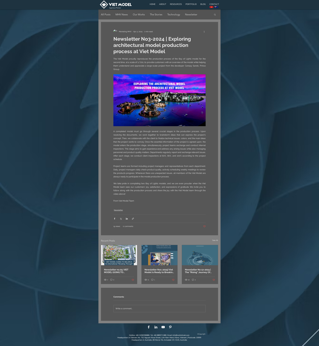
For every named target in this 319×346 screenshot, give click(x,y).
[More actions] (204, 31)
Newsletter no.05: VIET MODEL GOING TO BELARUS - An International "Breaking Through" (119, 271)
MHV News (122, 14)
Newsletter (191, 14)
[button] (215, 14)
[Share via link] (133, 218)
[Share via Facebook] (114, 218)
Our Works (139, 14)
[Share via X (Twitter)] (121, 218)
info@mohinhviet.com (180, 335)
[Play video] (159, 100)
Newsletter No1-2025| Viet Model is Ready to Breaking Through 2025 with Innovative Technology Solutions (159, 271)
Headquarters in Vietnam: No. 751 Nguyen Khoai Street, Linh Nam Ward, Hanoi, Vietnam (151, 337)
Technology (173, 14)
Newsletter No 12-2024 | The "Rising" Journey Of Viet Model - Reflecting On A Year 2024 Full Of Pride (199, 271)
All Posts (106, 14)
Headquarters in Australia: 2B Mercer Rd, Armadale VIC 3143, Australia (159, 340)
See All (215, 240)
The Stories (156, 14)
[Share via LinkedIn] (127, 218)
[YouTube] (163, 327)
